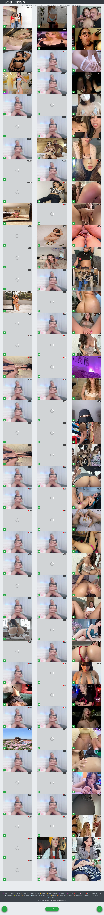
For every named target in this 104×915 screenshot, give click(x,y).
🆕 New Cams (8, 895)
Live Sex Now (52, 909)
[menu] (4, 909)
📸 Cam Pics (96, 895)
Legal (64, 900)
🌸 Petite (81, 893)
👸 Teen (49, 893)
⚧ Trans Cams (25, 895)
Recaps (54, 900)
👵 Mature (42, 893)
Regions (47, 900)
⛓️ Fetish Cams (45, 895)
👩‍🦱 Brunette (62, 893)
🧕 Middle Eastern (34, 893)
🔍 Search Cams (52, 897)
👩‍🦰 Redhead (70, 893)
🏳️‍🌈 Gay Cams (17, 895)
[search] (99, 909)
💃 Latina (17, 893)
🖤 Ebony (11, 893)
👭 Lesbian (94, 893)
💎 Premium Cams (35, 895)
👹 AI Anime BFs (78, 895)
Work (51, 900)
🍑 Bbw (76, 893)
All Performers (60, 900)
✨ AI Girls (53, 895)
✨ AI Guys (70, 895)
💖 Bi (99, 893)
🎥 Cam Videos (87, 895)
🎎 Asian (5, 893)
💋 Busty (88, 893)
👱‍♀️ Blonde (55, 893)
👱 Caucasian (24, 893)
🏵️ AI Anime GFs (61, 895)
